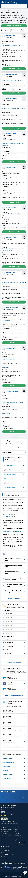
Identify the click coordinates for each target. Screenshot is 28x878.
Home (4, 874)
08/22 (8, 823)
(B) (8, 10)
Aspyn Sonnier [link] (5, 358)
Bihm (12, 10)
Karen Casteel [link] (20, 143)
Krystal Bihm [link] (12, 47)
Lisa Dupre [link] (20, 402)
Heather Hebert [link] (13, 402)
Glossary (17, 833)
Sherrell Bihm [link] (12, 82)
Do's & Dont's (18, 835)
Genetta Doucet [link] (12, 143)
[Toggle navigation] (25, 2)
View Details (13, 68)
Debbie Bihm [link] (19, 358)
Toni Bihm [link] (4, 177)
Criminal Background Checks (7, 854)
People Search (4, 10)
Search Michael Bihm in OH (9, 5)
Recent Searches (7, 821)
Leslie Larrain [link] (5, 143)
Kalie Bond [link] (4, 404)
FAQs (16, 831)
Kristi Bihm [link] (7, 284)
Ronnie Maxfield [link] (5, 402)
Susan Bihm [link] (8, 110)
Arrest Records (4, 852)
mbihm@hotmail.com (8, 516)
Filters (22, 29)
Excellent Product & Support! (7, 814)
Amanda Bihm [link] (8, 250)
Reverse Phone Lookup (6, 835)
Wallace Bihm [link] (5, 82)
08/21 (11, 823)
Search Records (13, 25)
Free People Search (5, 850)
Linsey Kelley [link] (13, 358)
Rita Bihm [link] (16, 177)
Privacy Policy (17, 868)
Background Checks (5, 831)
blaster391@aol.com (8, 517)
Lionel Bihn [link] (19, 80)
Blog (16, 829)
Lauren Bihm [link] (18, 248)
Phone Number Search (5, 848)
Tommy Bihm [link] (17, 319)
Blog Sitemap (4, 858)
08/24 (2, 823)
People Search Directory (6, 829)
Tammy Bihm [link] (10, 177)
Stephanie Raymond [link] (6, 45)
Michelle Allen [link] (5, 145)
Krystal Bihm (11, 531)
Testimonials (17, 840)
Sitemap (3, 856)
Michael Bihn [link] (20, 108)
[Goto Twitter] (4, 812)
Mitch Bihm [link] (11, 248)
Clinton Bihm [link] (5, 359)
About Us (8, 874)
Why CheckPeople (19, 838)
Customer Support (19, 837)
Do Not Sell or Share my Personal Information (20, 843)
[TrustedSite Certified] (4, 819)
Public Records (4, 837)
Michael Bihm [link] (5, 47)
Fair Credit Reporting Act (8, 867)
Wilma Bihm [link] (10, 404)
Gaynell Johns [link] (13, 80)
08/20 (14, 823)
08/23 (5, 823)
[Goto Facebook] (2, 812)
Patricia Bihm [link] (21, 45)
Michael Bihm (19, 531)
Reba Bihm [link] (14, 45)
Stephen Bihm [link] (5, 248)
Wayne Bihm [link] (11, 213)
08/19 (17, 823)
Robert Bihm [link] (18, 282)
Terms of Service (8, 868)
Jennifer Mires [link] (5, 108)
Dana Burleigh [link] (12, 108)
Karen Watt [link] (4, 213)
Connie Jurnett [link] (5, 80)
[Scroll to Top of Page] (25, 872)
